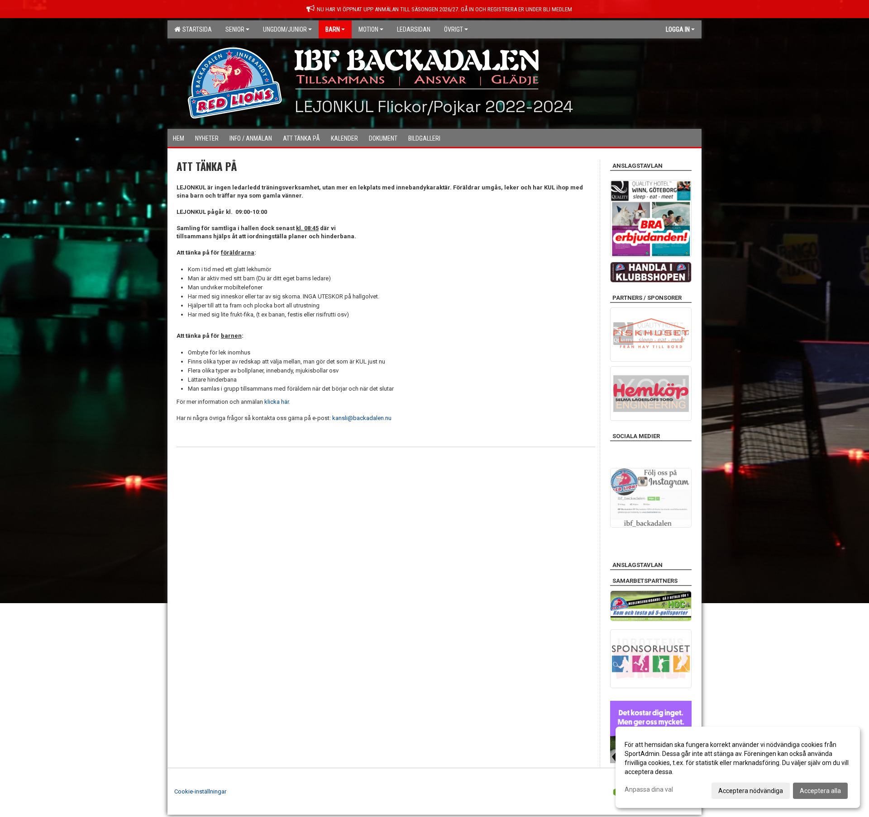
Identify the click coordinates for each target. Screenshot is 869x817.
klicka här (276, 401)
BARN (332, 29)
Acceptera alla (820, 790)
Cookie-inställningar (200, 791)
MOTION (368, 29)
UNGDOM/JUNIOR (285, 29)
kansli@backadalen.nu (362, 418)
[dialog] (738, 767)
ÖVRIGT (453, 29)
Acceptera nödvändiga (750, 790)
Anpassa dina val (649, 789)
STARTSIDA (196, 29)
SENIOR (234, 29)
